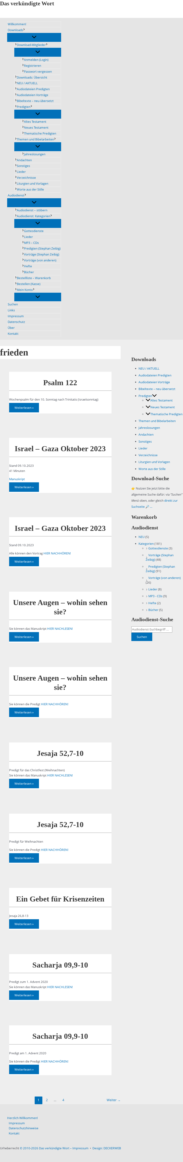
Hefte (28, 266)
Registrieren (32, 66)
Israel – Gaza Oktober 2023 (60, 448)
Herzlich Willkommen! (22, 1118)
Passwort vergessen (38, 71)
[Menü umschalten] (34, 37)
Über (11, 328)
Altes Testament (35, 122)
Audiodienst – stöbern (32, 210)
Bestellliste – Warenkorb (34, 278)
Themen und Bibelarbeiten (35, 139)
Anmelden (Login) (36, 60)
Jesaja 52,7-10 (60, 753)
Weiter (114, 1100)
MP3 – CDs (31, 243)
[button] (24, 30)
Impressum (16, 316)
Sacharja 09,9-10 (60, 965)
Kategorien (146, 544)
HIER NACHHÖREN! (57, 553)
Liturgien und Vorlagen (32, 183)
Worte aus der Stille (30, 189)
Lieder (21, 172)
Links (11, 310)
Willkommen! (17, 24)
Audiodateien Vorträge (32, 95)
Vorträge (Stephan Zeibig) (41, 254)
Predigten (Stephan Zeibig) (42, 248)
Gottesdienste (34, 231)
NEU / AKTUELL (27, 83)
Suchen (13, 304)
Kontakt (13, 334)
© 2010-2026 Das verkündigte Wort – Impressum (54, 1148)
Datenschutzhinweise (23, 1128)
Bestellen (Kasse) (28, 284)
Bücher (29, 272)
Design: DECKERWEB (106, 1148)
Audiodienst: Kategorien (33, 216)
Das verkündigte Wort (27, 3)
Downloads (15, 30)
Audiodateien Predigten (33, 89)
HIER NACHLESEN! (60, 629)
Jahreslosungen (34, 154)
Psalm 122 (60, 382)
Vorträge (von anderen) (40, 260)
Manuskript (17, 479)
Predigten (23, 107)
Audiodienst (16, 195)
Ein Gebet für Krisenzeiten (60, 899)
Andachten (24, 160)
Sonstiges (23, 166)
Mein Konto (25, 290)
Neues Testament (36, 127)
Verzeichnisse (26, 178)
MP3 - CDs (155, 596)
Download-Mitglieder (31, 45)
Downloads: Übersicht (32, 77)
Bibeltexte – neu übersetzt (35, 101)
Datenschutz (16, 322)
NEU (142, 537)
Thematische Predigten (40, 133)
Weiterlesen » (24, 408)
